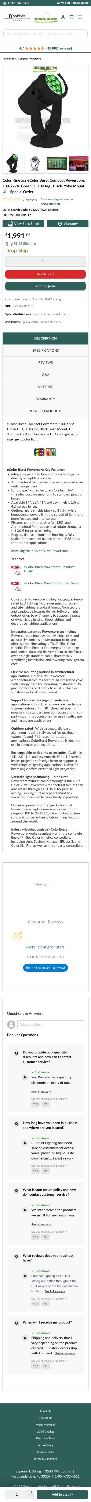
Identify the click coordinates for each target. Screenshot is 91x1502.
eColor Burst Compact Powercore (22, 58)
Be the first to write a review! (45, 968)
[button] (45, 48)
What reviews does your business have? (48, 1258)
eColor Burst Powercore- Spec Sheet (52, 583)
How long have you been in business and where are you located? (50, 1125)
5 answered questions (55, 199)
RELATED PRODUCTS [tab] (45, 411)
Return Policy (45, 1445)
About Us (45, 1411)
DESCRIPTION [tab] (45, 338)
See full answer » (41, 1091)
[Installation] (47, 547)
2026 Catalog (45, 1431)
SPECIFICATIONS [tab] (45, 350)
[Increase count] (82, 258)
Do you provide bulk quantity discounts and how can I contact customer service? (47, 1057)
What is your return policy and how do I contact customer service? (49, 1192)
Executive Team (45, 1438)
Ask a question (50, 203)
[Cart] (71, 17)
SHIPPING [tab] (45, 387)
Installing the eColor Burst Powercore (39, 551)
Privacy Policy (45, 1452)
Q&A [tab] (45, 375)
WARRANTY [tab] (45, 399)
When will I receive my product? (47, 1322)
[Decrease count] (82, 263)
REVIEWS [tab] (45, 362)
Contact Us (45, 1418)
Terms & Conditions (45, 1459)
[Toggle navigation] (78, 17)
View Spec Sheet (26, 223)
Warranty (71, 223)
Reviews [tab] (42, 884)
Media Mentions (45, 1425)
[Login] (62, 17)
